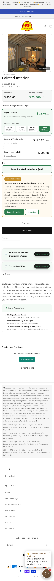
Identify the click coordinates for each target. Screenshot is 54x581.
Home (7, 492)
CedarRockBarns (23, 576)
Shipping (4, 87)
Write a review (27, 359)
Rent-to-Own (10, 510)
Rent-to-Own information (29, 421)
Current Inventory (12, 504)
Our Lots (9, 522)
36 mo (21, 129)
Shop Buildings (11, 498)
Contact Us (10, 528)
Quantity (5, 238)
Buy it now (27, 230)
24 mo (9, 129)
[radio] (27, 121)
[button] (3, 26)
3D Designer (10, 516)
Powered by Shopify (33, 576)
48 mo (32, 129)
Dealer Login (10, 476)
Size (4, 163)
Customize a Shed (14, 212)
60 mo (44, 129)
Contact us (32, 212)
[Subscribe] (46, 545)
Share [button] (7, 274)
